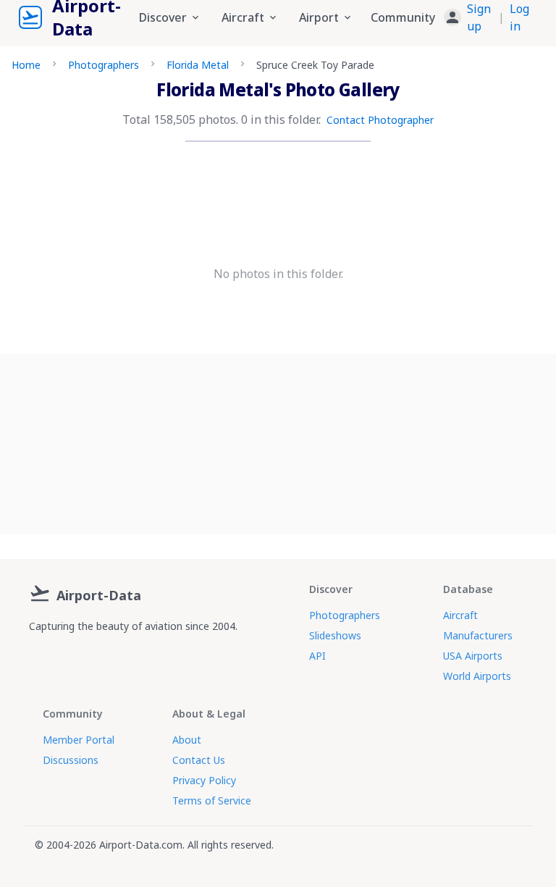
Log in (519, 17)
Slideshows (335, 635)
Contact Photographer (380, 120)
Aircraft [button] (243, 17)
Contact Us (198, 760)
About (186, 740)
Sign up (479, 17)
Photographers (103, 65)
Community (403, 17)
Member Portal (78, 740)
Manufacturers (478, 635)
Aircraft (460, 615)
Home (26, 65)
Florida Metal (198, 65)
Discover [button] (163, 17)
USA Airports (472, 656)
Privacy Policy (204, 780)
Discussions (70, 760)
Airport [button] (319, 17)
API (317, 656)
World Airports (477, 676)
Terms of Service (211, 800)
